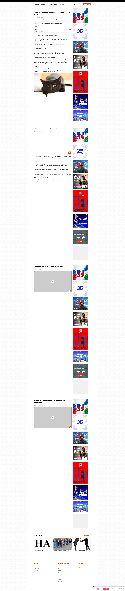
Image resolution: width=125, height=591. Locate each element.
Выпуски (50, 8)
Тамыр (72, 1)
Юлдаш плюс (59, 1)
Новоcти (35, 1)
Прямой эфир (87, 4)
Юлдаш (52, 1)
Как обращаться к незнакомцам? (80, 506)
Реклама (50, 4)
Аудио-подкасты (44, 4)
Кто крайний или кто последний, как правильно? (62, 506)
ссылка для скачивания (39, 31)
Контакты (56, 4)
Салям (77, 1)
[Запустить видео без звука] (70, 276)
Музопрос (62, 4)
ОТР (59, 540)
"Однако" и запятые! (38, 506)
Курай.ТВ (82, 1)
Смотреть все (86, 491)
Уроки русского (45, 8)
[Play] (120, 589)
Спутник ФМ (46, 1)
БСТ (40, 1)
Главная (35, 8)
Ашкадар (66, 1)
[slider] (52, 29)
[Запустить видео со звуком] (52, 267)
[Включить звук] (69, 152)
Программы (36, 4)
